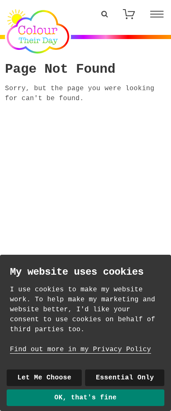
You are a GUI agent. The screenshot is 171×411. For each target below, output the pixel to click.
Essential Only (125, 377)
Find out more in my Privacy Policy (80, 349)
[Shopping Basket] (129, 14)
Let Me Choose (44, 377)
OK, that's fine (85, 397)
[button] (105, 14)
